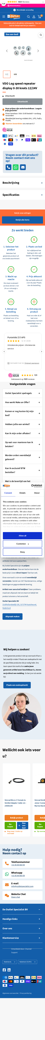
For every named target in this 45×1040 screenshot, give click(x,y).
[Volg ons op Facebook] (4, 970)
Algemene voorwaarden (10, 993)
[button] (7, 51)
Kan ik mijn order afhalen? (18, 433)
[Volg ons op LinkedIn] (9, 970)
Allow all (22, 535)
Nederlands (7, 962)
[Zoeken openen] (28, 16)
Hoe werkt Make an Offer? (17, 402)
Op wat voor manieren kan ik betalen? (19, 444)
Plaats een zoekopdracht (17, 685)
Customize (21, 544)
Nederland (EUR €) (26, 962)
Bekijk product (16, 817)
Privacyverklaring (26, 993)
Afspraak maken (13, 616)
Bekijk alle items (22, 219)
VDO (4, 92)
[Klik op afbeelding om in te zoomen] (41, 35)
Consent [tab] (8, 493)
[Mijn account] (34, 16)
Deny (22, 552)
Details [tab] (23, 493)
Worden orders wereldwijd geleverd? (18, 457)
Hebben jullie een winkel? (17, 424)
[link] (16, 800)
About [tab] (37, 493)
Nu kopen (10, 825)
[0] (39, 16)
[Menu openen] (3, 17)
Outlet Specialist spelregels (18, 393)
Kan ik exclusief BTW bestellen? (15, 470)
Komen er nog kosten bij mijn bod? (19, 413)
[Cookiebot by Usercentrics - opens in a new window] (31, 486)
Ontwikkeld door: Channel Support (21, 951)
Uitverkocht (22, 101)
